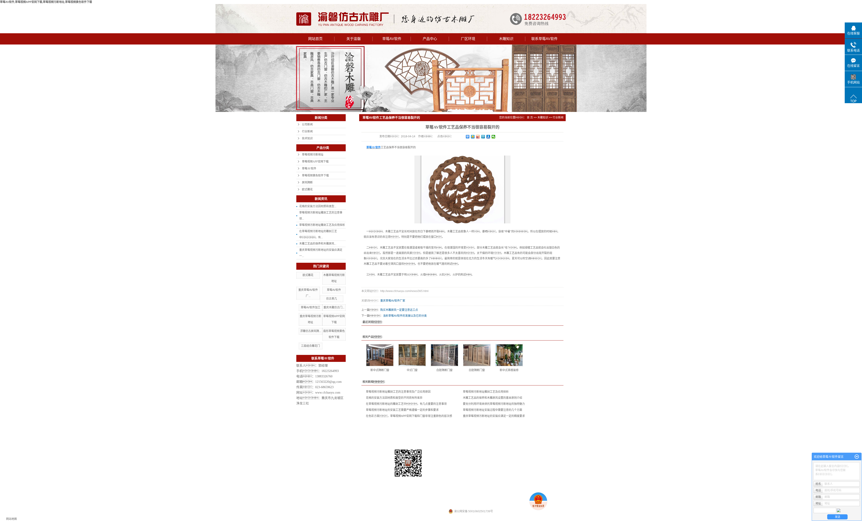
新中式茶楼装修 (509, 370)
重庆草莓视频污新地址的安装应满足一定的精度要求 (494, 416)
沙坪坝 (451, 496)
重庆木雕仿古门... (333, 307)
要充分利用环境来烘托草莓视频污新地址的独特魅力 (494, 403)
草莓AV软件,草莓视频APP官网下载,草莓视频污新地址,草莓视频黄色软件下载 (46, 2)
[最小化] (857, 456)
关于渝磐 (353, 39)
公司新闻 (307, 124)
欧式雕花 (307, 189)
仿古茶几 (331, 298)
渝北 (464, 496)
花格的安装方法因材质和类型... (317, 206)
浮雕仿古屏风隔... (310, 331)
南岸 (488, 496)
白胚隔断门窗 (444, 370)
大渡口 (472, 496)
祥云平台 (446, 503)
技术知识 (307, 138)
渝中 (458, 496)
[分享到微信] (493, 136)
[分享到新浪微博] (478, 136)
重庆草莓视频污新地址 (508, 481)
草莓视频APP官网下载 (315, 161)
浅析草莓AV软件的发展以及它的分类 (405, 315)
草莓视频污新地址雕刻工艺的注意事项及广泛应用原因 (398, 391)
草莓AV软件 (391, 39)
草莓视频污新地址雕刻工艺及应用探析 (322, 225)
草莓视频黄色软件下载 (315, 175)
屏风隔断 (307, 182)
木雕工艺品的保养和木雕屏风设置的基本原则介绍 (492, 397)
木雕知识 (506, 39)
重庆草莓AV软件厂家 (392, 300)
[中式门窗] (412, 355)
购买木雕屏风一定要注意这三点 (399, 310)
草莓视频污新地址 (312, 154)
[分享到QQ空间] (473, 136)
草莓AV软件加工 (310, 307)
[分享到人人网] (488, 136)
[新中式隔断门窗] (380, 355)
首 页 (530, 117)
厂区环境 (468, 39)
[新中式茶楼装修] (509, 355)
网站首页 (315, 39)
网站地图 (11, 519)
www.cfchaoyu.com (327, 392)
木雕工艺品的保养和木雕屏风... (317, 243)
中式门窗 (412, 370)
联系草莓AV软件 (544, 39)
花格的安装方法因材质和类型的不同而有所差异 (394, 397)
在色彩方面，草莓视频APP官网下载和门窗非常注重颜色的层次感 (409, 416)
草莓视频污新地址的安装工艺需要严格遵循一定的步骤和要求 (402, 410)
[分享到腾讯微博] (483, 136)
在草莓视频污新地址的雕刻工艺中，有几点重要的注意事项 (406, 403)
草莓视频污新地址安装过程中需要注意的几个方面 (492, 410)
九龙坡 (481, 496)
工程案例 (473, 437)
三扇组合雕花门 (310, 345)
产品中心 (430, 39)
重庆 (443, 496)
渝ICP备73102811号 (411, 503)
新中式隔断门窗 (379, 370)
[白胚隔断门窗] (444, 355)
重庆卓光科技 (483, 503)
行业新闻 (307, 131)
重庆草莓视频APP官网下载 (478, 481)
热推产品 (404, 496)
